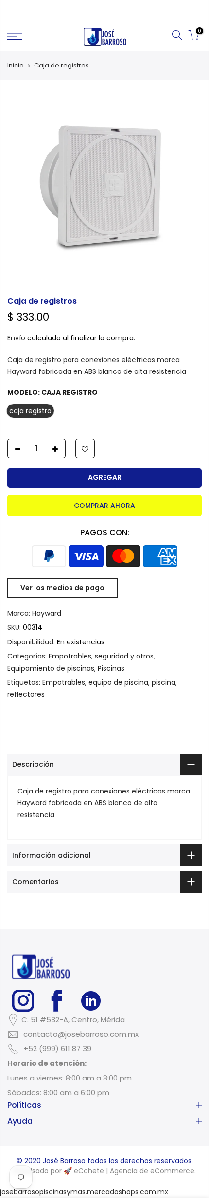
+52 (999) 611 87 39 (57, 1049)
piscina (163, 682)
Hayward (46, 613)
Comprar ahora (104, 505)
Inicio (15, 65)
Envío (16, 338)
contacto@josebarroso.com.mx (81, 1034)
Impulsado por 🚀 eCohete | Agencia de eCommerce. (104, 1171)
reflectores (26, 694)
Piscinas (111, 668)
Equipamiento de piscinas (50, 668)
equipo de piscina (118, 682)
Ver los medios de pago (62, 587)
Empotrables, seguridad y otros (101, 656)
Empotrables (63, 682)
